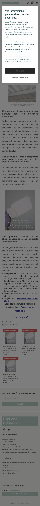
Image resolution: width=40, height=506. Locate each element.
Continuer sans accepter (20, 78)
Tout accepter (20, 71)
